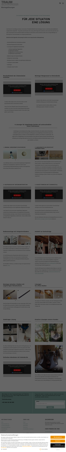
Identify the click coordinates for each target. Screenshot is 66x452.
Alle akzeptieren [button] (58, 437)
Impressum (58, 449)
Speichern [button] (57, 441)
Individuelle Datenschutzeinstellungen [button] (59, 445)
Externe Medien (45, 449)
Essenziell (5, 449)
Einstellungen (3, 447)
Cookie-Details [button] (53, 448)
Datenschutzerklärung (26, 446)
